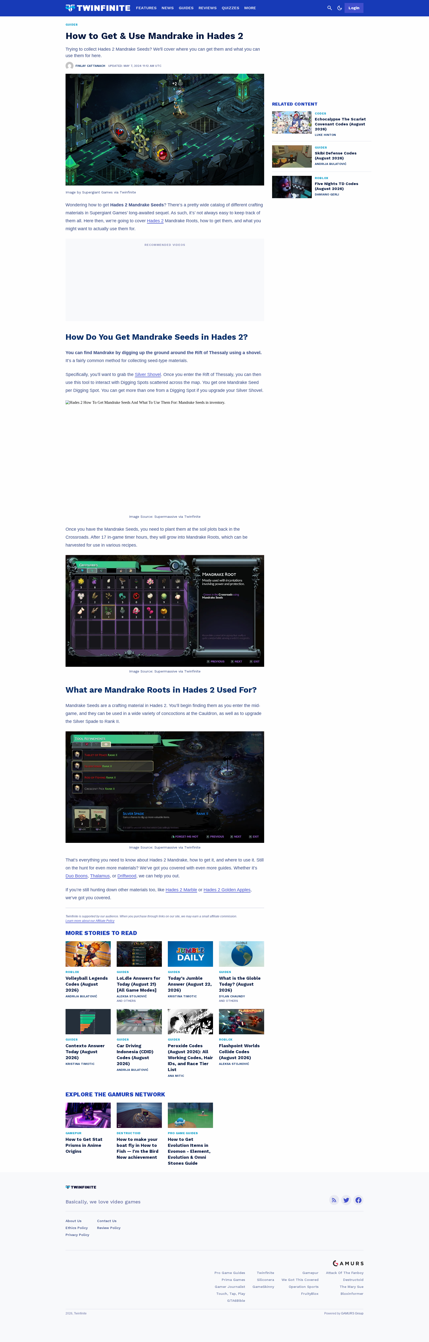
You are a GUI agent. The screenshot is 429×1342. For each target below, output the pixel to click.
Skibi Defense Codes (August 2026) (336, 155)
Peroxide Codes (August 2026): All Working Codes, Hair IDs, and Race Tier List (190, 1057)
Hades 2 (155, 220)
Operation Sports (304, 1287)
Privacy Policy (77, 1235)
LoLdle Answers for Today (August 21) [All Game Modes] (138, 984)
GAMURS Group (352, 1313)
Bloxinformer (352, 1294)
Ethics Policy (77, 1228)
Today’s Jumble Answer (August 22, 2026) (190, 984)
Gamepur (310, 1273)
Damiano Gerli (327, 194)
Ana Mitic (176, 1076)
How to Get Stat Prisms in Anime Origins (84, 1145)
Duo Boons (77, 875)
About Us (73, 1221)
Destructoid (353, 1280)
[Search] (330, 8)
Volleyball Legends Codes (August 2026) (87, 984)
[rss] (334, 1200)
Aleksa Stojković (132, 996)
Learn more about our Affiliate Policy (90, 921)
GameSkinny (263, 1287)
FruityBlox (310, 1294)
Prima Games (233, 1280)
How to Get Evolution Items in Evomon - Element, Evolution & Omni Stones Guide (189, 1151)
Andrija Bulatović (81, 996)
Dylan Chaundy (232, 996)
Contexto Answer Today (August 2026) (85, 1051)
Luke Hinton (325, 135)
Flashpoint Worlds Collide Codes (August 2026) (239, 1051)
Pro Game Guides (229, 1273)
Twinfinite (265, 1273)
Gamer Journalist (230, 1287)
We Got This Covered (300, 1280)
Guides (186, 7)
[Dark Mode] (340, 8)
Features (146, 7)
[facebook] (358, 1200)
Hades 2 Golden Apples (227, 889)
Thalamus (100, 875)
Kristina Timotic (182, 996)
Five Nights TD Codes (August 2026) (336, 186)
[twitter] (346, 1200)
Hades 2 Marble (181, 889)
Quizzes (230, 7)
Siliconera (265, 1280)
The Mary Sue (351, 1287)
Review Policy (108, 1228)
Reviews (208, 7)
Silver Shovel (148, 374)
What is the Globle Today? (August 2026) (240, 984)
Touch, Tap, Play (230, 1294)
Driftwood (126, 875)
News (168, 7)
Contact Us (106, 1221)
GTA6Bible (236, 1301)
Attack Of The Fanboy (344, 1273)
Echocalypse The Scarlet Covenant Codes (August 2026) (340, 124)
